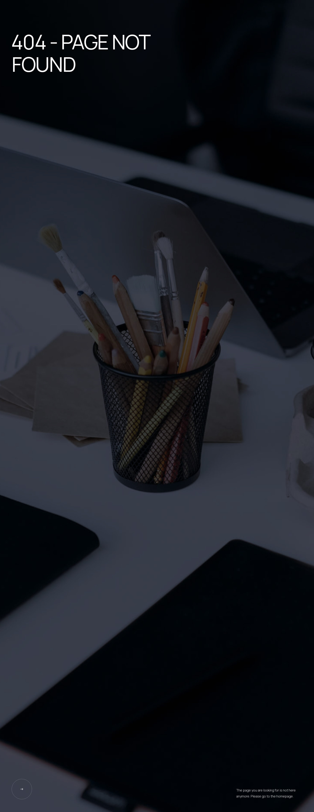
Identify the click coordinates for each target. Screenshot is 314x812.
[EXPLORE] (22, 789)
